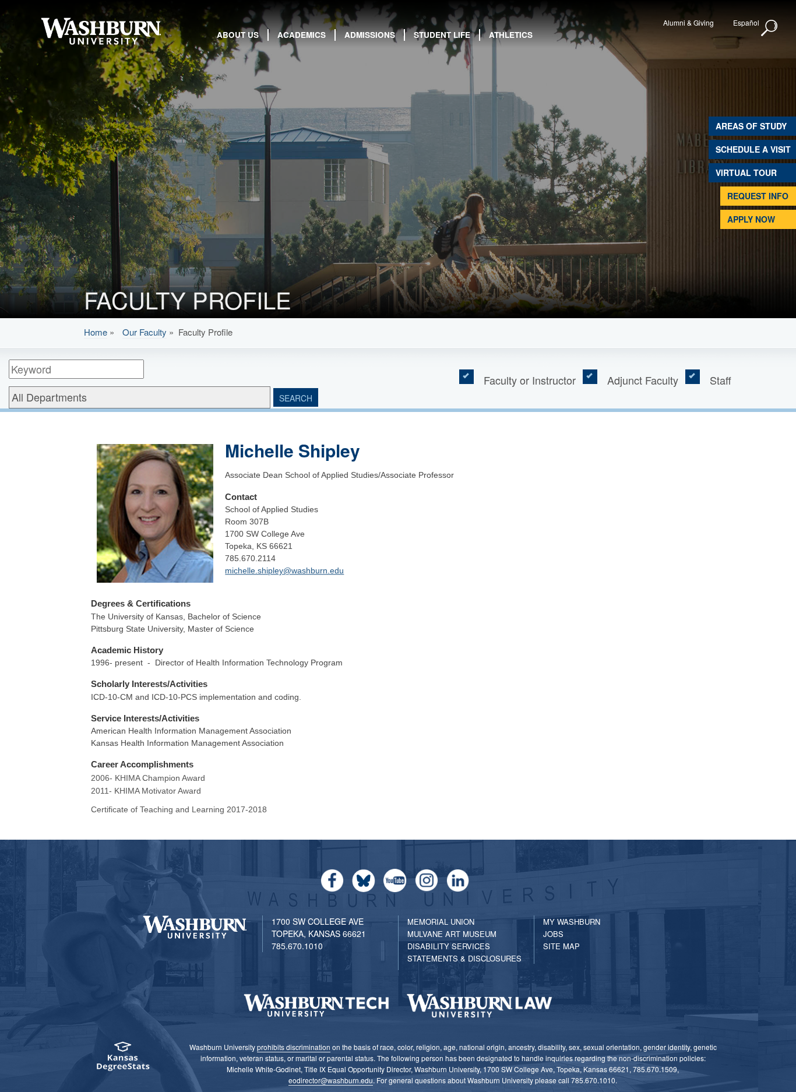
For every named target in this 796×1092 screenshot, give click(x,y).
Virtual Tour (746, 172)
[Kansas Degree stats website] (122, 1060)
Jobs (553, 933)
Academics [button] (301, 34)
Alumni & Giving (688, 22)
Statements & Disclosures (464, 958)
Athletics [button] (511, 34)
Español (746, 22)
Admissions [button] (369, 34)
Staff (720, 380)
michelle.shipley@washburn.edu (284, 570)
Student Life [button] (442, 34)
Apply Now (751, 219)
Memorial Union (440, 921)
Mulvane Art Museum (451, 933)
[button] (770, 28)
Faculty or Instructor (530, 380)
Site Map (561, 946)
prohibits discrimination (293, 1047)
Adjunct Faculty (642, 380)
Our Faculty (144, 332)
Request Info (757, 196)
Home (95, 332)
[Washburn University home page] (101, 31)
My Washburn (571, 921)
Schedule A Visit (753, 149)
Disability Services (448, 946)
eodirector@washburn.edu (330, 1080)
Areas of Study (751, 126)
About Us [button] (238, 34)
